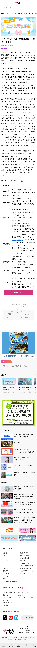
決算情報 (5, 605)
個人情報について (23, 592)
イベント (14, 13)
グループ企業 (7, 598)
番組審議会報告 (24, 555)
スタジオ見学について (26, 571)
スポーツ (31, 13)
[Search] (32, 8)
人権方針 (20, 595)
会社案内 (5, 579)
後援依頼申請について (26, 568)
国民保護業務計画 (25, 558)
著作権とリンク (30, 630)
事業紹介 (5, 571)
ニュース (20, 13)
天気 (25, 13)
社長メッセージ (7, 568)
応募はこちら (18, 292)
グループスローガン (9, 592)
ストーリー (6, 573)
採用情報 (5, 576)
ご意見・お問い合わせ (26, 566)
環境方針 (22, 561)
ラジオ (8, 13)
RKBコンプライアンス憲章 (25, 598)
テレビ (2, 13)
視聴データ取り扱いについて (26, 628)
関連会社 (22, 573)
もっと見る (32, 375)
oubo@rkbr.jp (17, 240)
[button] (3, 645)
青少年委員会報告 (25, 563)
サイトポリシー (30, 626)
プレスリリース (7, 603)
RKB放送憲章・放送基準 (10, 582)
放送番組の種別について (27, 553)
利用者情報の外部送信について (26, 633)
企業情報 (5, 595)
